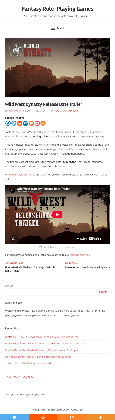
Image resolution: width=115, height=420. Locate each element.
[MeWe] (25, 123)
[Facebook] (8, 123)
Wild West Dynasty (16, 174)
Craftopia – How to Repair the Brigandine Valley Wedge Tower (41, 336)
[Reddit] (19, 123)
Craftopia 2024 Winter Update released (28, 363)
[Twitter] (13, 123)
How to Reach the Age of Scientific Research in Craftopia (38, 356)
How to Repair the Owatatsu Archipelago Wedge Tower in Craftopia (44, 343)
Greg (42, 111)
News (76, 111)
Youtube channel (79, 254)
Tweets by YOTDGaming (19, 376)
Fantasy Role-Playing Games (57, 9)
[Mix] (31, 123)
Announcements (63, 111)
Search (9, 285)
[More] (43, 123)
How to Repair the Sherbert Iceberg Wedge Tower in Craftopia (41, 350)
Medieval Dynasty (69, 149)
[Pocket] (37, 123)
